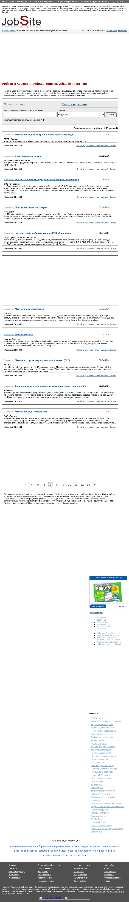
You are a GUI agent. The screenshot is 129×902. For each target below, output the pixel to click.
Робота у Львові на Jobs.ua (108, 640)
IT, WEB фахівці (98, 718)
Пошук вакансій (80, 875)
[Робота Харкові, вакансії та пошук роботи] (21, 22)
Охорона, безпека (99, 734)
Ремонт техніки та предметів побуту (107, 829)
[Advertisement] (64, 56)
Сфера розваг (97, 781)
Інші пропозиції (98, 762)
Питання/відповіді (16, 871)
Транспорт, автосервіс (101, 750)
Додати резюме (80, 868)
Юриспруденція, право (101, 778)
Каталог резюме (45, 878)
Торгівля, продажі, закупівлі (103, 747)
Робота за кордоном (100, 810)
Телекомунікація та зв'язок (103, 791)
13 (88, 484)
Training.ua (109, 875)
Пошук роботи (79, 881)
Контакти (12, 868)
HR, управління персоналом (103, 756)
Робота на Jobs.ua (104, 633)
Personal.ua (101, 622)
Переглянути (98, 606)
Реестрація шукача (81, 865)
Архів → (122, 606)
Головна (12, 865)
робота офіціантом (81, 846)
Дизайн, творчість (99, 743)
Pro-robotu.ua (110, 871)
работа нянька (107, 850)
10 (69, 484)
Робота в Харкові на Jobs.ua (108, 644)
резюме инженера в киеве (53, 850)
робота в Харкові (75, 6)
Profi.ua (107, 881)
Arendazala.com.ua (112, 878)
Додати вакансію (45, 868)
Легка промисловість (100, 813)
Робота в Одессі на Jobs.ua (108, 642)
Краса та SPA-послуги (100, 775)
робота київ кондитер (25, 850)
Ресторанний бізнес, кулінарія (104, 769)
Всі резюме (43, 871)
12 (82, 484)
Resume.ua (101, 620)
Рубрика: (61, 110)
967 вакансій (112, 31)
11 (75, 484)
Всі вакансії (78, 871)
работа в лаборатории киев (83, 850)
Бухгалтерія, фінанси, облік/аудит (106, 721)
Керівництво (96, 784)
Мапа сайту (13, 875)
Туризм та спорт (98, 740)
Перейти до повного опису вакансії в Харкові (96, 146)
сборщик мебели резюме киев (53, 846)
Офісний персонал (99, 759)
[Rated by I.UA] (77, 899)
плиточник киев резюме (23, 846)
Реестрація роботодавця (49, 865)
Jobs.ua (53, 841)
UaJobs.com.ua (103, 626)
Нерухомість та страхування (103, 731)
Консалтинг (96, 800)
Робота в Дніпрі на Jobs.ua (108, 637)
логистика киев (78, 855)
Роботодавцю (14, 878)
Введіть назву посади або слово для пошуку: (23, 110)
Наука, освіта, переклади (102, 772)
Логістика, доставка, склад (102, 766)
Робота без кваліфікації (101, 825)
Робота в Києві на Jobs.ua (107, 635)
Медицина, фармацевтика (102, 728)
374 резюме (122, 31)
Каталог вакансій (81, 878)
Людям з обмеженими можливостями (107, 807)
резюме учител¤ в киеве (55, 855)
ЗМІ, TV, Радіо (97, 819)
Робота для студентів (100, 794)
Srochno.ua (101, 629)
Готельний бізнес (99, 822)
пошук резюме (98, 891)
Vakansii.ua (101, 618)
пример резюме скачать (106, 846)
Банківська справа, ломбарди (104, 797)
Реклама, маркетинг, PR (101, 753)
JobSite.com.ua (103, 624)
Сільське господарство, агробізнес (106, 803)
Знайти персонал (74, 104)
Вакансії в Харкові (9, 31)
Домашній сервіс (98, 816)
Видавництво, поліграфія (102, 725)
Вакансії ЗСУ (96, 832)
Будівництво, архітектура (102, 737)
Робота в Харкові (10, 887)
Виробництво (97, 788)
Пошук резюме (44, 875)
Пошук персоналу (46, 881)
